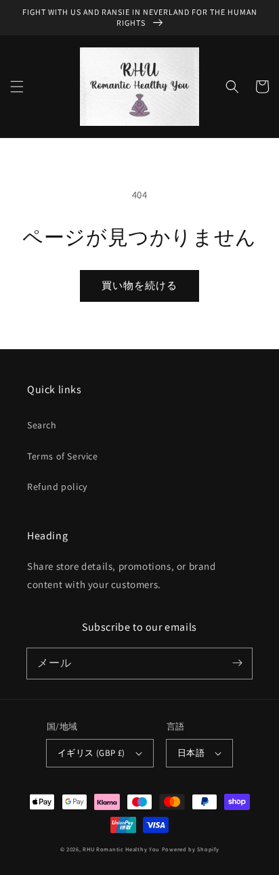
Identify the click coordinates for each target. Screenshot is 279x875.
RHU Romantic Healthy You (121, 849)
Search (42, 425)
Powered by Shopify (190, 849)
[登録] (237, 663)
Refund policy (57, 486)
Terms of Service (62, 456)
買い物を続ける (139, 285)
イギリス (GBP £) (91, 753)
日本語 (191, 753)
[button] (17, 87)
